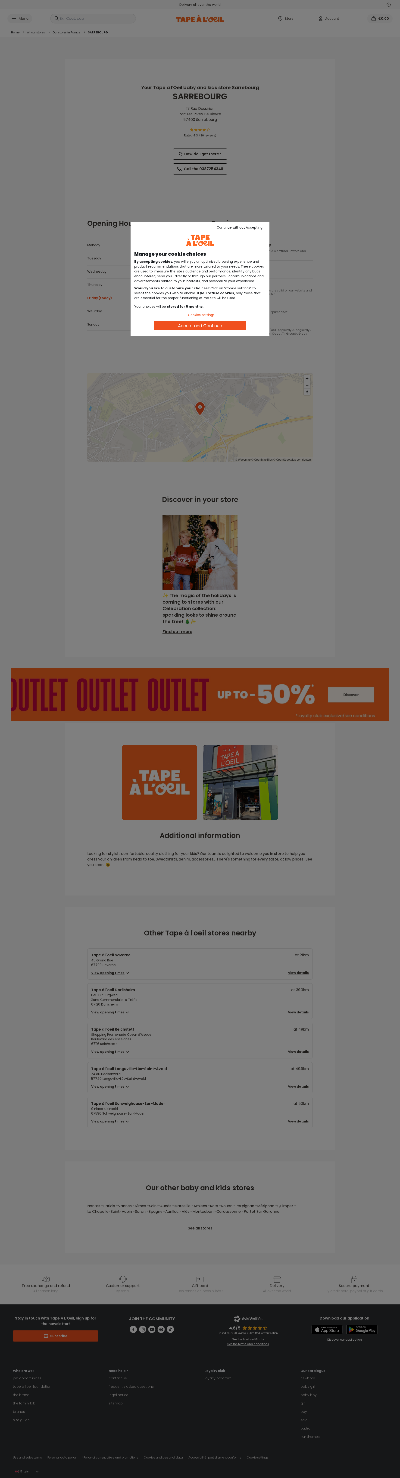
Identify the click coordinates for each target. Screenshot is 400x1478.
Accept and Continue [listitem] (200, 326)
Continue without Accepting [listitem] (239, 227)
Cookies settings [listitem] (201, 315)
